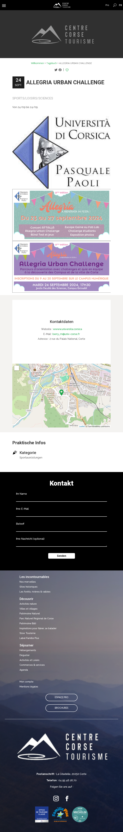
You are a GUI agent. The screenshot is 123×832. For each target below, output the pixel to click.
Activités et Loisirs (29, 660)
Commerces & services (32, 665)
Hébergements (28, 650)
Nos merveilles (28, 582)
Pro (107, 5)
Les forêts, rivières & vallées (35, 591)
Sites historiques (28, 586)
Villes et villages (28, 608)
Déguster (25, 655)
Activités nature (28, 604)
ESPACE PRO (61, 697)
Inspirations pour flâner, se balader (38, 628)
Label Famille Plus (29, 638)
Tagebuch (51, 63)
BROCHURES (61, 708)
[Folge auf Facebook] (67, 798)
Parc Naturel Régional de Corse (37, 618)
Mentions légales (29, 686)
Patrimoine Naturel (30, 613)
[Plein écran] (16, 368)
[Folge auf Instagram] (56, 798)
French (120, 5)
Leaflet (82, 426)
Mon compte (26, 681)
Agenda (24, 670)
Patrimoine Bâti (28, 623)
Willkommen (37, 63)
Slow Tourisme (28, 633)
